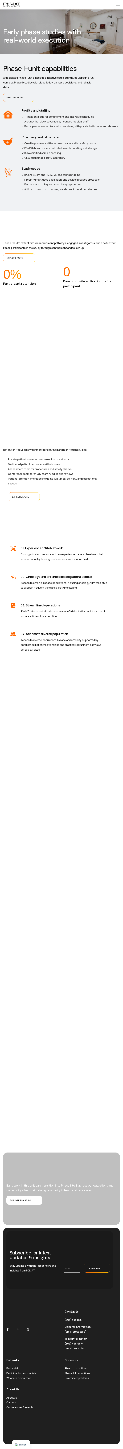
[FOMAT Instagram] (28, 1329)
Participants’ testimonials (21, 1373)
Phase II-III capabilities (77, 1373)
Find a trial (12, 1368)
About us (11, 1397)
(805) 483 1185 (73, 1320)
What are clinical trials (19, 1378)
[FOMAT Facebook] (7, 1329)
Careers (11, 1402)
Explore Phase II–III (20, 1200)
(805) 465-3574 (74, 1343)
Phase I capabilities (76, 1368)
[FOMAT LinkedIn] (18, 1329)
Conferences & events (19, 1407)
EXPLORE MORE (15, 97)
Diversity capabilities (77, 1378)
